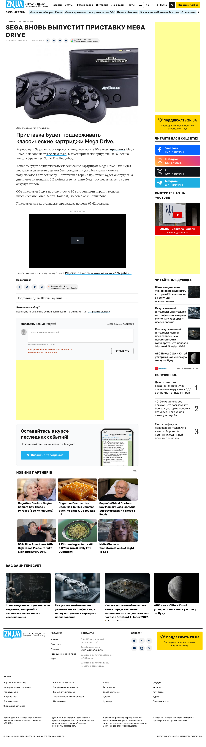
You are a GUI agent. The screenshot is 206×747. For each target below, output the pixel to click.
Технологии (109, 687)
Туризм (156, 696)
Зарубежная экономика (65, 687)
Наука (106, 682)
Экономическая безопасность (68, 696)
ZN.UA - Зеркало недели (177, 229)
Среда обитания (111, 692)
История (157, 687)
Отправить (122, 351)
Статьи (69, 4)
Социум (157, 682)
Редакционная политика (63, 654)
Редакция (56, 644)
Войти (163, 5)
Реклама (55, 649)
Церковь (107, 696)
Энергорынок (10, 696)
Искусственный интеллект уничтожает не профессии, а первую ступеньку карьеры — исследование (171, 315)
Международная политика (17, 687)
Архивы (54, 639)
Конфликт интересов (64, 692)
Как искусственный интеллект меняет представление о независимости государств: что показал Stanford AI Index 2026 (171, 338)
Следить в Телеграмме (47, 455)
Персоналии (59, 701)
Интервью (102, 4)
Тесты (131, 4)
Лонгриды (117, 4)
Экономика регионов (14, 706)
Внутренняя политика (14, 682)
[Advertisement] (60, 390)
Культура (108, 701)
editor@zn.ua (98, 666)
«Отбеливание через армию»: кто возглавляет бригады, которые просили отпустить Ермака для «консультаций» (172, 408)
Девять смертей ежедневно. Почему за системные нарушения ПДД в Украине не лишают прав (173, 387)
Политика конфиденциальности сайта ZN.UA (180, 736)
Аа (172, 5)
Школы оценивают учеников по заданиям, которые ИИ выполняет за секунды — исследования (171, 294)
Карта (54, 658)
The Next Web (56, 154)
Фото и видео (84, 4)
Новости (56, 4)
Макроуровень (10, 692)
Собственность (160, 701)
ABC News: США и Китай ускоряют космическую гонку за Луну (171, 357)
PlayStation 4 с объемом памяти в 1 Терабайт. (98, 273)
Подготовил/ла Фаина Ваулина (39, 298)
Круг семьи (158, 692)
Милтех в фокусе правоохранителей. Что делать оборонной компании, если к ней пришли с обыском (170, 431)
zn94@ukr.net (87, 658)
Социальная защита (63, 682)
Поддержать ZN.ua (188, 5)
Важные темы (15, 12)
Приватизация (11, 701)
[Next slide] (198, 12)
